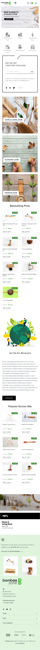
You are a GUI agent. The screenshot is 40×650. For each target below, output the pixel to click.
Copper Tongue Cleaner (9, 449)
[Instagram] (10, 88)
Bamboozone (9, 641)
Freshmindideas (20, 643)
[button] (15, 3)
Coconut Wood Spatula (27, 449)
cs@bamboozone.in (9, 600)
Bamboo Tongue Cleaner (9, 424)
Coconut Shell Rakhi (8, 300)
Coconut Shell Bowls (27, 249)
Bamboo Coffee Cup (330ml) (29, 474)
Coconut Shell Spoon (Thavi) (10, 474)
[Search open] (28, 3)
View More (9, 19)
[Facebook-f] (6, 88)
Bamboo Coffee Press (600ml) (29, 274)
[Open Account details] (36, 3)
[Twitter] (14, 88)
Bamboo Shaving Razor (27, 424)
